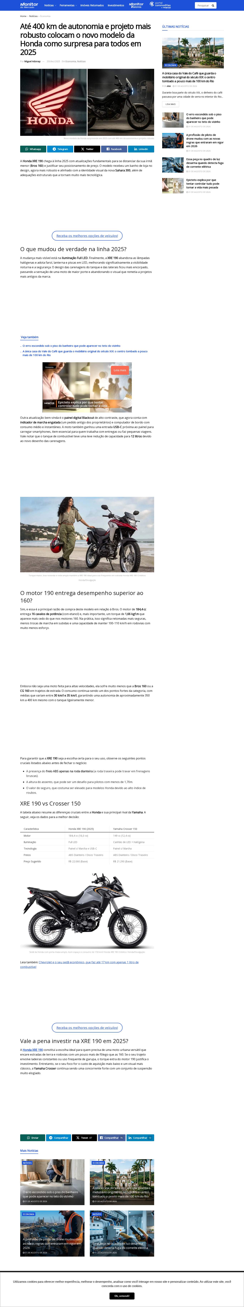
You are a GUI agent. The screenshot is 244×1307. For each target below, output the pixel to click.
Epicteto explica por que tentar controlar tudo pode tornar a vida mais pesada (202, 183)
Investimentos (116, 5)
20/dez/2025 (53, 61)
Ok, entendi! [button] (122, 1295)
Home (23, 16)
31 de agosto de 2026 (35, 1201)
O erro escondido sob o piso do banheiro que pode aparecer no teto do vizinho (71, 345)
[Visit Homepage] (29, 5)
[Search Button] (213, 5)
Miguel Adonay (32, 61)
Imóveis (27, 1163)
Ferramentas (67, 5)
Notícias (49, 5)
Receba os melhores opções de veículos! (87, 236)
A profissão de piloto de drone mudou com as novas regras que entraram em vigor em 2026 (52, 1243)
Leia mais (172, 103)
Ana (169, 86)
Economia (45, 16)
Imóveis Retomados (92, 5)
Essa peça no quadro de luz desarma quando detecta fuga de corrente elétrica (120, 1245)
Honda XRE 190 (33, 1050)
